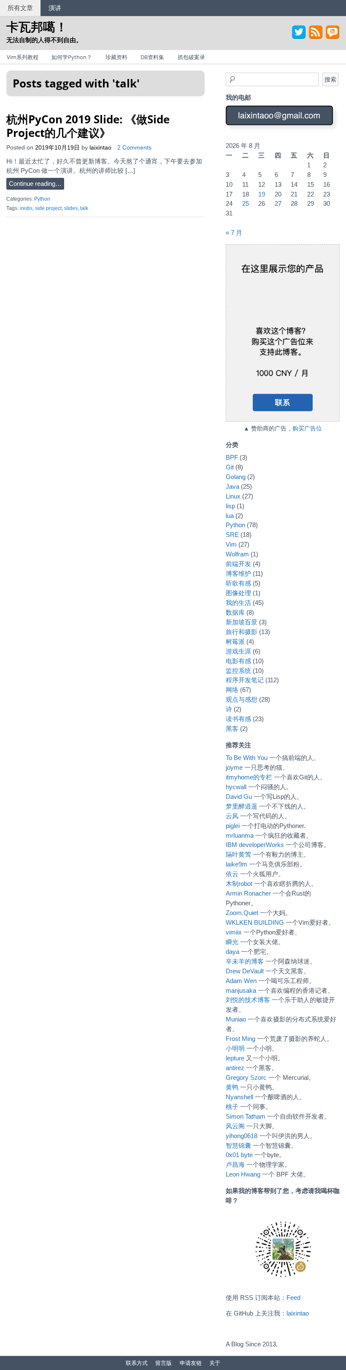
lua (230, 515)
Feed (293, 1297)
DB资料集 (152, 57)
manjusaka (241, 990)
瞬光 (232, 941)
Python (42, 199)
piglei (233, 825)
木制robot (239, 883)
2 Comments (134, 147)
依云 (232, 873)
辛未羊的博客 (245, 961)
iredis (26, 208)
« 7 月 (234, 232)
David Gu (239, 796)
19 (261, 194)
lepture (235, 1058)
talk (84, 208)
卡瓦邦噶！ (37, 26)
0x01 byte (239, 1154)
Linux (233, 496)
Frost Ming (240, 1038)
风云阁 (235, 1126)
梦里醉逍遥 (241, 806)
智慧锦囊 (238, 1145)
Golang (236, 476)
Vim (231, 544)
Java (232, 486)
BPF (232, 457)
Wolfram (237, 554)
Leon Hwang (243, 1174)
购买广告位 (307, 428)
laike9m (236, 864)
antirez (235, 1067)
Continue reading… (35, 183)
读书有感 (238, 718)
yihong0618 (241, 1135)
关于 (214, 1363)
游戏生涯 (238, 651)
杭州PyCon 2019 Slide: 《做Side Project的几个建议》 (88, 126)
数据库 (235, 612)
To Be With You (247, 757)
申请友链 (191, 1363)
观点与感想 (241, 699)
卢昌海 (235, 1164)
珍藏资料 (116, 57)
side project (48, 208)
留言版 (163, 1363)
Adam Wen (241, 980)
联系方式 (137, 1363)
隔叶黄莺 (238, 854)
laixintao (100, 147)
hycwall (236, 786)
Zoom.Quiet (242, 912)
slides (71, 208)
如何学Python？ (71, 57)
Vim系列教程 (22, 57)
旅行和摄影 (241, 631)
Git (230, 467)
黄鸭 (232, 1087)
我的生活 (238, 602)
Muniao (236, 1019)
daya (232, 951)
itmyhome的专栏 (249, 777)
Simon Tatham (245, 1116)
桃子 (232, 1106)
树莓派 (235, 641)
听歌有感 (238, 583)
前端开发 (238, 563)
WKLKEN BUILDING (255, 922)
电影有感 (238, 661)
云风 (232, 816)
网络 (232, 689)
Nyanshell (239, 1096)
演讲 (55, 7)
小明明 (235, 1048)
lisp (230, 505)
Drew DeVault (245, 971)
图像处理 (238, 592)
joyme (234, 767)
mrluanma (240, 835)
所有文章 (20, 7)
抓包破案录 (191, 57)
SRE (232, 534)
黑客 (232, 728)
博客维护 (238, 573)
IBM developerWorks (255, 844)
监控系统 (238, 670)
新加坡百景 (241, 622)
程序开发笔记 (245, 680)
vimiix (234, 932)
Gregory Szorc (246, 1077)
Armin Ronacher (248, 893)
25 (245, 203)
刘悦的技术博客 (248, 999)
